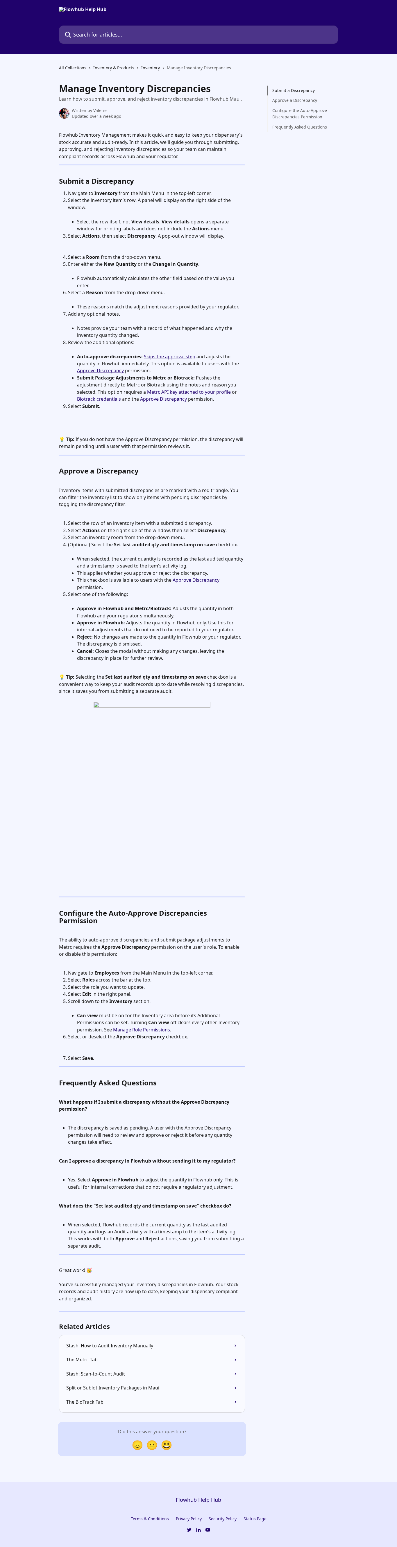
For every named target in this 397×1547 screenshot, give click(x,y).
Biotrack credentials (99, 399)
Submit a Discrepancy (293, 90)
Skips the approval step (169, 356)
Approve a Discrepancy (294, 100)
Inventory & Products (113, 68)
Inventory (150, 68)
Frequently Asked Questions (299, 126)
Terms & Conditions (150, 1518)
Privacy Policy (189, 1518)
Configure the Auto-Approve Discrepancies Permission (299, 114)
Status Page (255, 1518)
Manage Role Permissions (141, 1029)
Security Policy (223, 1518)
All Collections (72, 68)
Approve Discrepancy (100, 370)
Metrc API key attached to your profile (189, 392)
